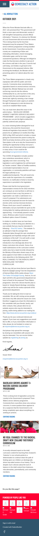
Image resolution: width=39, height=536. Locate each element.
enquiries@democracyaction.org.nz (17, 326)
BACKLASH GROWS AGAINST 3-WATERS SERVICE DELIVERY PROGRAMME (17, 385)
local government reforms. (19, 152)
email (13, 523)
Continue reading (9, 417)
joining (23, 338)
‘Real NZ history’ (17, 228)
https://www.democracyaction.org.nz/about (21, 313)
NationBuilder (17, 527)
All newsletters (11, 13)
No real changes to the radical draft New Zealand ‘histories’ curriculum (19, 440)
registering (14, 338)
